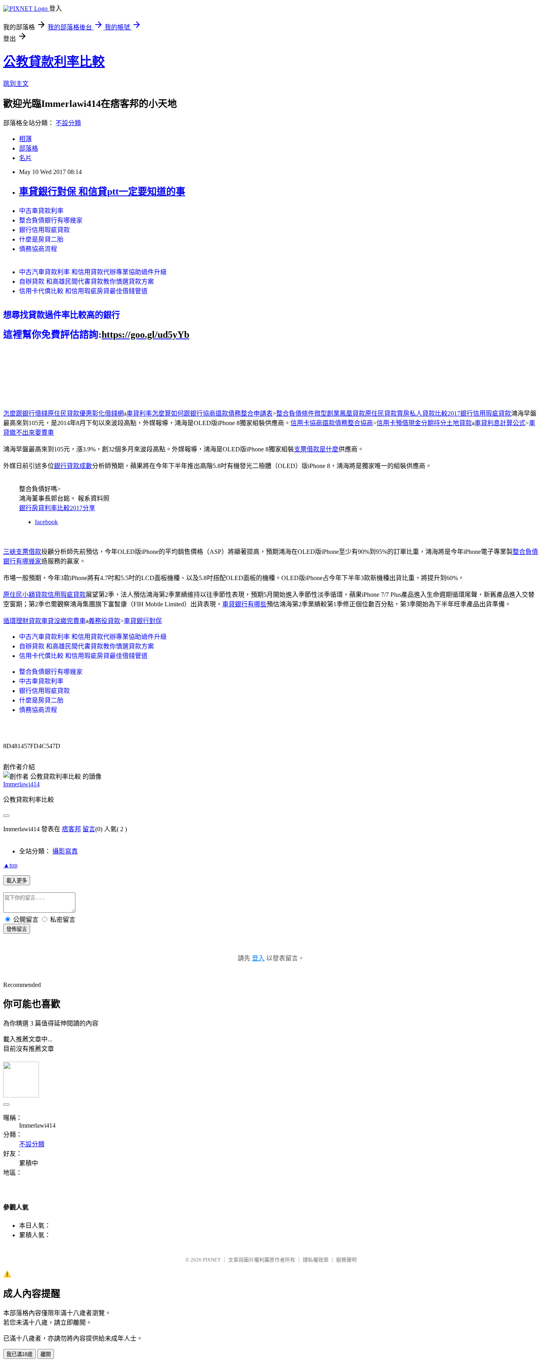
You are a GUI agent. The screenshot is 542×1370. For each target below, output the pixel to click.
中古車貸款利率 (41, 210)
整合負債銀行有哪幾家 (51, 220)
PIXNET (212, 1260)
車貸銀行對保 (143, 620)
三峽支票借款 (22, 551)
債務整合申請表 (250, 413)
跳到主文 (16, 83)
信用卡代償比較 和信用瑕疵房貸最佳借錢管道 (83, 291)
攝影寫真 (65, 851)
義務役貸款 (104, 620)
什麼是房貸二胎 (41, 239)
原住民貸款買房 (387, 413)
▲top (10, 865)
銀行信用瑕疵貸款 (44, 229)
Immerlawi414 (21, 784)
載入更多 (16, 881)
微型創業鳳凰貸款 (339, 413)
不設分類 (68, 123)
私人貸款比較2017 (434, 413)
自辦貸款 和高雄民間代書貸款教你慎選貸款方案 (86, 281)
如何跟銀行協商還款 (199, 413)
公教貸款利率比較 (54, 61)
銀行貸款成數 (73, 465)
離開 (45, 1354)
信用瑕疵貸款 (67, 594)
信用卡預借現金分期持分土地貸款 (424, 423)
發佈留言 (16, 929)
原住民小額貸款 (25, 594)
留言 (89, 829)
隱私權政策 (316, 1260)
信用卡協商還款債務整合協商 (331, 423)
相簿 (25, 138)
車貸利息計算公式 (500, 423)
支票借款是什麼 (316, 449)
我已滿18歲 (19, 1354)
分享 (89, 508)
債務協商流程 (38, 249)
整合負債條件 (295, 413)
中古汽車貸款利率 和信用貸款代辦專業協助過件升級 (93, 272)
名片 (25, 158)
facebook (46, 522)
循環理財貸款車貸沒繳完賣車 (44, 620)
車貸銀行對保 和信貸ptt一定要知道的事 (102, 191)
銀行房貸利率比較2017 (51, 508)
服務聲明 (346, 1260)
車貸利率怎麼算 (149, 413)
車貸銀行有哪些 (244, 604)
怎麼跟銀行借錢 (25, 413)
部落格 (28, 148)
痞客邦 (71, 829)
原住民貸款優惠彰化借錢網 (86, 413)
